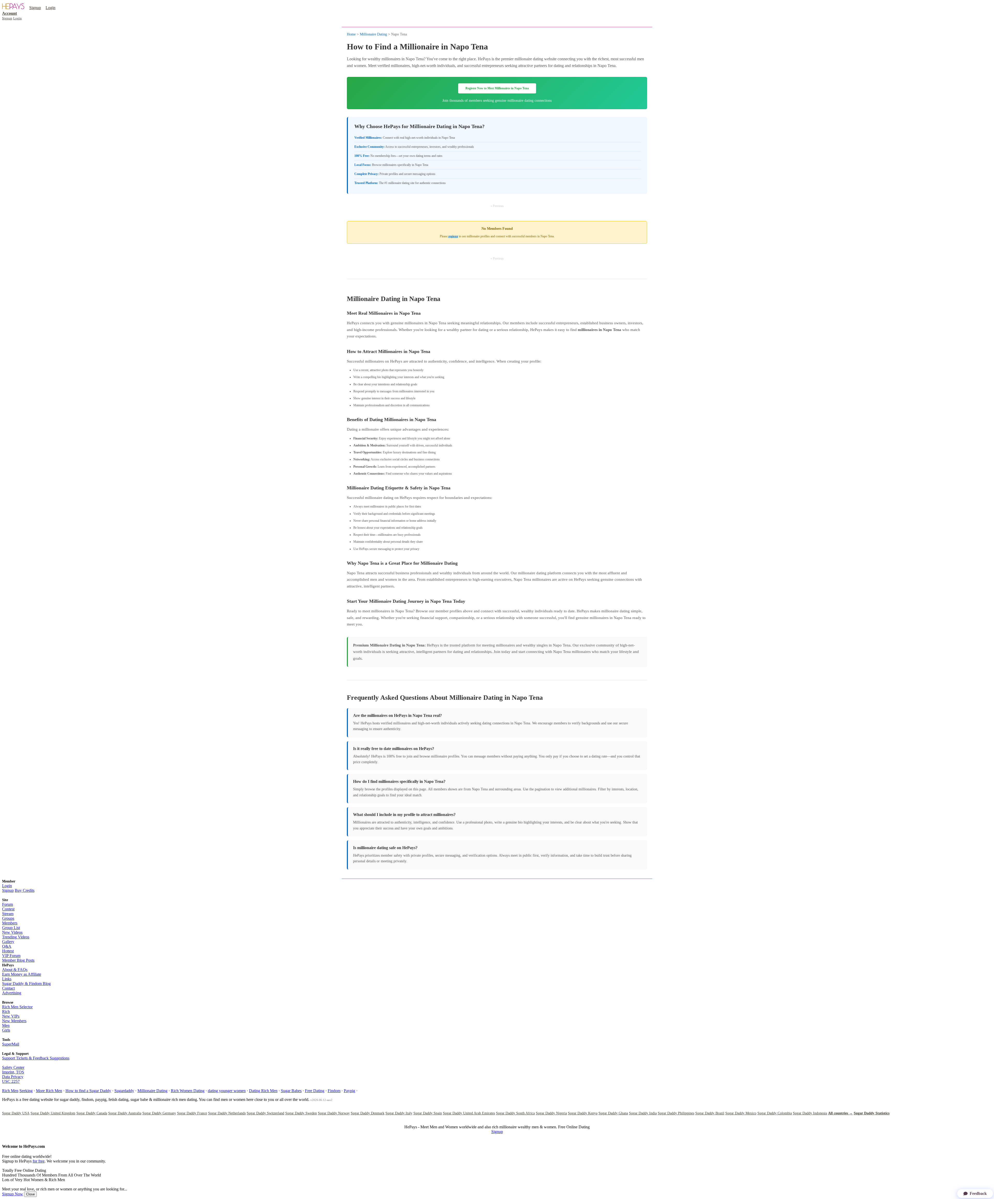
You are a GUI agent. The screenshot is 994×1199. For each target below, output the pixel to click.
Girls (6, 1030)
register (453, 236)
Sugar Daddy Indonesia (810, 1113)
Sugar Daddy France (192, 1113)
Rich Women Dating (187, 1090)
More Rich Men (49, 1090)
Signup (35, 7)
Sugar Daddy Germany (159, 1113)
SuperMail (10, 1044)
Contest (8, 909)
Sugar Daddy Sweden (301, 1113)
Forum (7, 904)
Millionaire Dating (373, 34)
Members (9, 923)
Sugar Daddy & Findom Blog (26, 983)
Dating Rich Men (263, 1090)
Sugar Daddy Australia (124, 1113)
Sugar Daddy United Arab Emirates (469, 1113)
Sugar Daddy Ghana (613, 1113)
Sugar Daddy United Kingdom (53, 1113)
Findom (334, 1090)
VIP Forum (11, 955)
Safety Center (13, 1067)
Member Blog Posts (18, 960)
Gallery (8, 941)
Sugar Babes (291, 1090)
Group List (11, 927)
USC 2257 (11, 1081)
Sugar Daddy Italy (398, 1113)
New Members (14, 1021)
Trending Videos (15, 937)
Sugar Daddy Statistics (871, 1113)
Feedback (978, 1193)
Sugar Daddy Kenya (582, 1113)
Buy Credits (24, 890)
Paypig (349, 1090)
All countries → (840, 1113)
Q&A (6, 946)
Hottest (8, 951)
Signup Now (12, 1194)
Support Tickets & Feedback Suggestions (35, 1058)
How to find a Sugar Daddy (88, 1090)
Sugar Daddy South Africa (515, 1113)
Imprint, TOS (13, 1072)
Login (50, 7)
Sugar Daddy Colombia (774, 1113)
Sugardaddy (124, 1090)
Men (6, 1025)
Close (30, 1194)
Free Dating (314, 1090)
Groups (8, 918)
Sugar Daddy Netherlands (227, 1113)
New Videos (12, 932)
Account (9, 13)
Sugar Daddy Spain (427, 1113)
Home (351, 34)
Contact (8, 988)
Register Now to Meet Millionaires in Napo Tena (497, 88)
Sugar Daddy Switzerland (265, 1113)
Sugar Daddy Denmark (367, 1113)
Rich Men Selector (17, 1007)
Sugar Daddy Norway (334, 1113)
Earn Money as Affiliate (21, 974)
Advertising (11, 993)
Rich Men (10, 1090)
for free (39, 1161)
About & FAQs (14, 969)
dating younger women (227, 1090)
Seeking (26, 1090)
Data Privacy (12, 1077)
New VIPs (10, 1016)
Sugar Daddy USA (16, 1113)
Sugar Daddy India (643, 1113)
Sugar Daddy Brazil (709, 1113)
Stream (7, 913)
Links (6, 979)
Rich (6, 1011)
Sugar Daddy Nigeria (551, 1113)
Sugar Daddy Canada (91, 1113)
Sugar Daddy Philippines (676, 1113)
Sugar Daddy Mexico (740, 1113)
